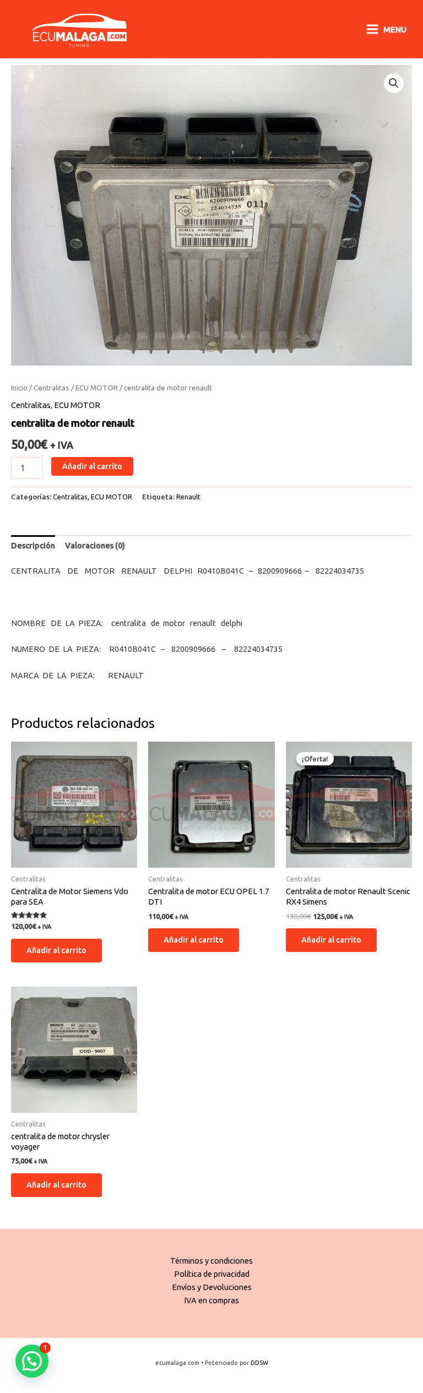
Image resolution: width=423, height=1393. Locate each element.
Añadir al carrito (92, 466)
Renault (188, 496)
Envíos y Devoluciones (212, 1287)
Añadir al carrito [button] (56, 950)
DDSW (259, 1362)
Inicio (19, 387)
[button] (394, 83)
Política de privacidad (212, 1273)
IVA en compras (211, 1300)
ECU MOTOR (96, 387)
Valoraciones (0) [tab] (95, 545)
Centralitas (51, 387)
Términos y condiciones (211, 1260)
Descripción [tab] (33, 545)
